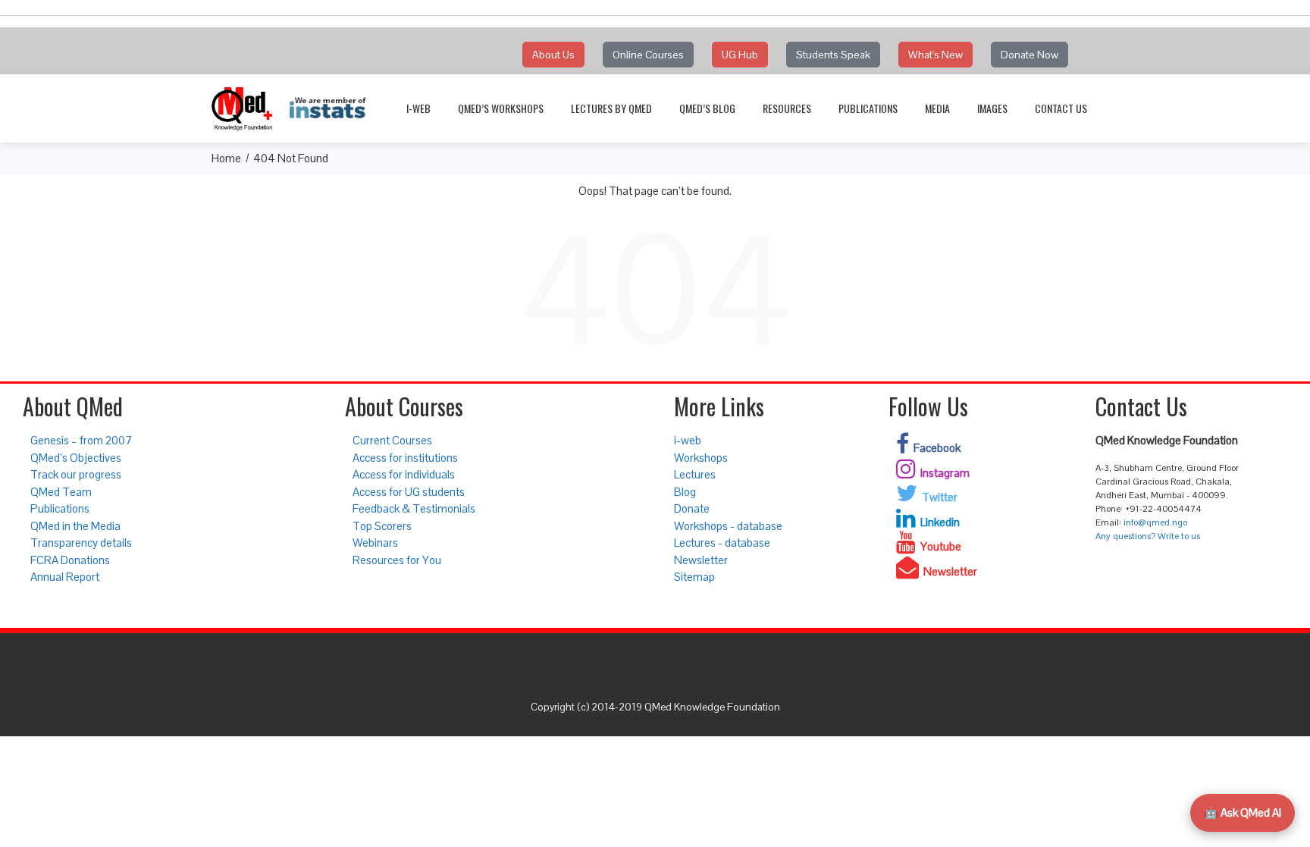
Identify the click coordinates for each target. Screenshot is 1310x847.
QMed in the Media (75, 526)
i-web (418, 108)
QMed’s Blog (707, 108)
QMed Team (61, 492)
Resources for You (397, 560)
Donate (692, 508)
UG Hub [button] (740, 54)
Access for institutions (405, 457)
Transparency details (81, 542)
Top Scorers (382, 526)
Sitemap (694, 576)
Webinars (375, 542)
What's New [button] (935, 54)
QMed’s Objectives (75, 457)
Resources (787, 108)
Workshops (701, 457)
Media (937, 108)
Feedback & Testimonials (414, 508)
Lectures (695, 474)
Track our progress (75, 474)
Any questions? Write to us (1147, 536)
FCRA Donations (70, 560)
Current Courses (392, 440)
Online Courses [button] (648, 54)
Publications (868, 108)
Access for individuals (404, 474)
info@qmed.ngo (1155, 522)
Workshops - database (728, 526)
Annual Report (64, 576)
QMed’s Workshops (501, 108)
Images (992, 108)
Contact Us (1061, 108)
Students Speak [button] (833, 54)
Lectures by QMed (611, 108)
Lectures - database (722, 542)
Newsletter (701, 560)
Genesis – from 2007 (81, 440)
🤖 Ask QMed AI (1242, 812)
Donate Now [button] (1029, 54)
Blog (685, 492)
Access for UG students (409, 492)
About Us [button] (553, 54)
